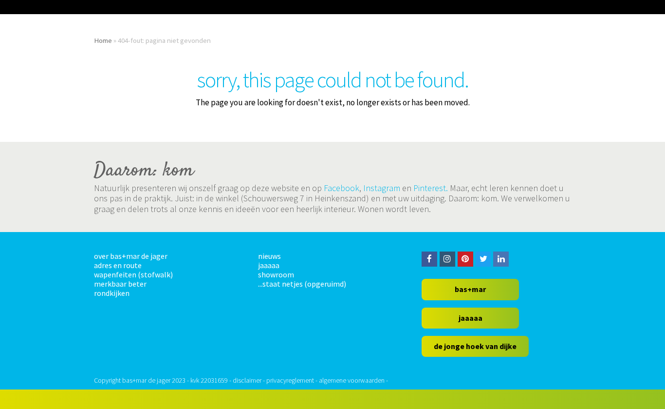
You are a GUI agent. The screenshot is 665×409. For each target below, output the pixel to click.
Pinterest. (430, 188)
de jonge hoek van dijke (475, 346)
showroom (276, 274)
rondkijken (111, 293)
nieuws (269, 256)
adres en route (118, 265)
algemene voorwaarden (352, 380)
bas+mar (470, 289)
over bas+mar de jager (130, 256)
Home (103, 40)
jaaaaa (268, 265)
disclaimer (247, 380)
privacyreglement (290, 380)
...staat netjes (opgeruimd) (302, 284)
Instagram (381, 188)
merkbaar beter (120, 284)
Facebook (341, 188)
